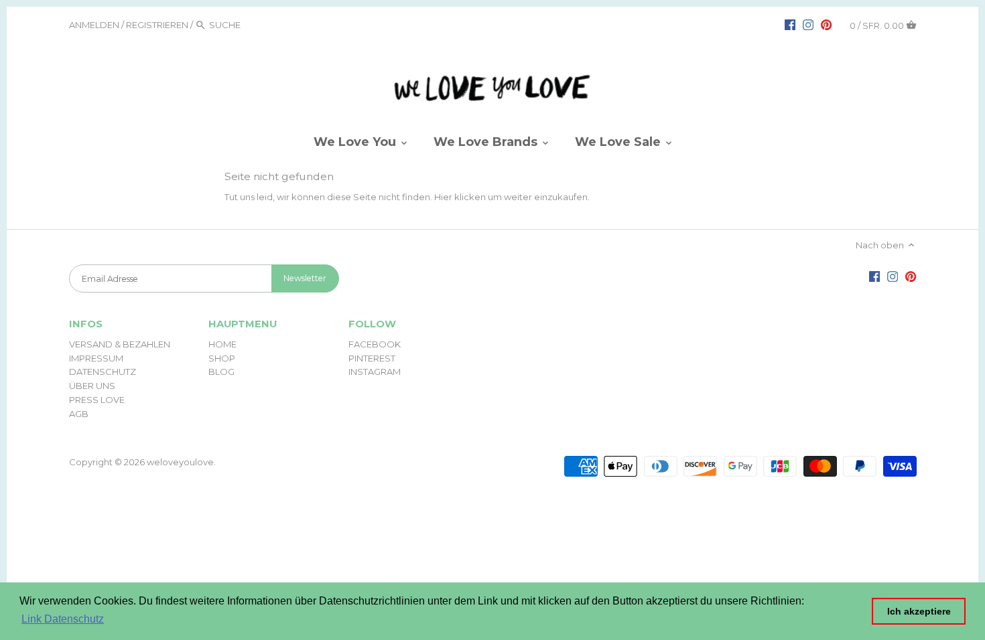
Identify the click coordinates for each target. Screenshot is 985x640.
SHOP (221, 358)
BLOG (221, 371)
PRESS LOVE (97, 399)
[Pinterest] (826, 24)
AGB (78, 413)
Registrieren (157, 24)
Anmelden (94, 24)
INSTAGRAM (374, 371)
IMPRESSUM (96, 358)
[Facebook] (790, 24)
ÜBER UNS (92, 385)
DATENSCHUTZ (102, 371)
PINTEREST (371, 358)
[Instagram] (808, 24)
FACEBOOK (374, 344)
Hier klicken (460, 196)
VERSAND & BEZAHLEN (119, 344)
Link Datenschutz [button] (62, 619)
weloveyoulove (180, 462)
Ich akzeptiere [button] (919, 611)
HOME (222, 344)
